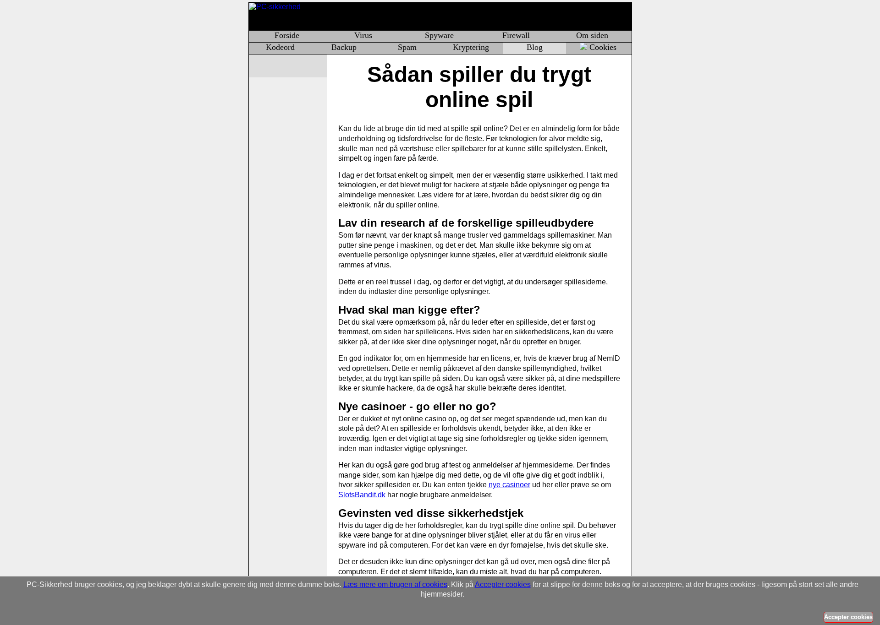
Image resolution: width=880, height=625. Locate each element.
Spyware (439, 35)
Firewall (516, 35)
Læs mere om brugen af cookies (395, 584)
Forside (287, 35)
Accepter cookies (503, 584)
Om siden (592, 35)
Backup (344, 47)
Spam (407, 47)
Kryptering (471, 47)
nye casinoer (509, 485)
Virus (363, 35)
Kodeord (280, 47)
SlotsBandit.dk (361, 495)
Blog (535, 47)
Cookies (602, 47)
